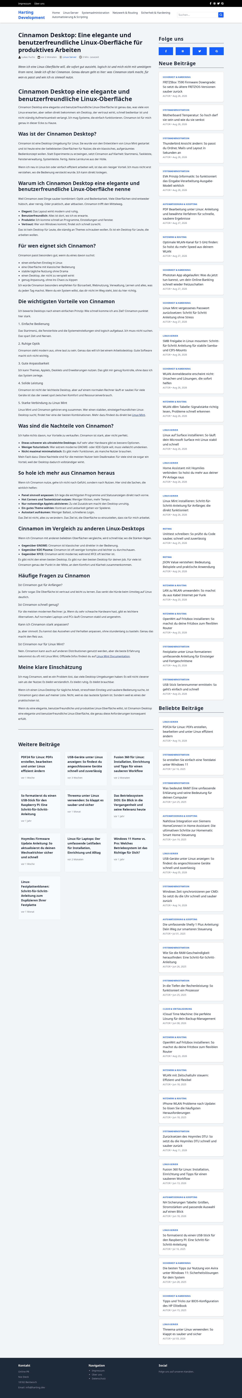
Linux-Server (71, 12)
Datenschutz (99, 1378)
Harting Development (31, 15)
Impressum (24, 3)
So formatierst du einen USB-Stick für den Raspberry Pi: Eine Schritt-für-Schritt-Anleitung (38, 805)
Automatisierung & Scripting (70, 17)
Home (56, 12)
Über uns (39, 3)
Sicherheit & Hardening (155, 12)
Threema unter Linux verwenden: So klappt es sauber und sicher (85, 800)
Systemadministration (95, 12)
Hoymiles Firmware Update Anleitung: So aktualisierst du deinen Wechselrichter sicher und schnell (38, 848)
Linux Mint (138, 415)
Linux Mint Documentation (113, 656)
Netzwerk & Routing (125, 12)
